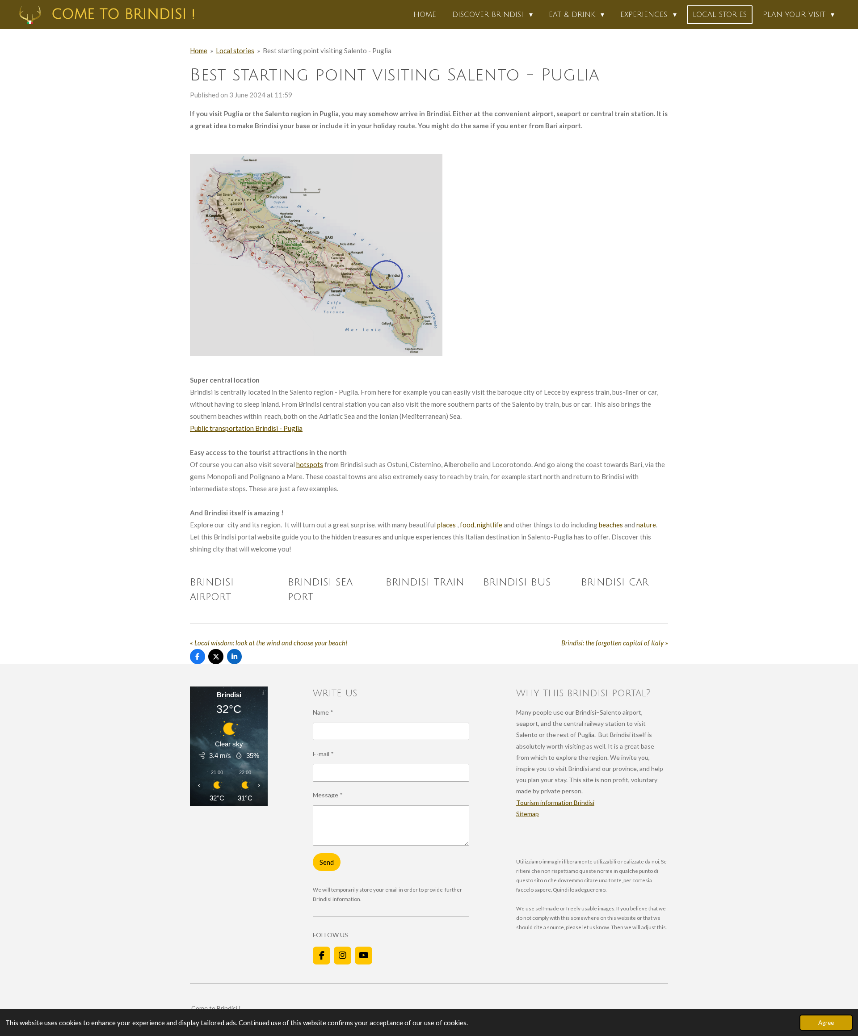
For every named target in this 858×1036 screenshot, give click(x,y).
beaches (611, 525)
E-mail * (323, 754)
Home (198, 50)
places (447, 525)
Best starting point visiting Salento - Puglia (327, 50)
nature (646, 525)
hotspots (309, 464)
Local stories (235, 50)
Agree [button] (826, 1022)
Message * (328, 795)
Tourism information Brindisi (555, 802)
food (467, 525)
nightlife (489, 525)
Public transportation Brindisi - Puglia (246, 428)
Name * (323, 712)
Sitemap (527, 813)
